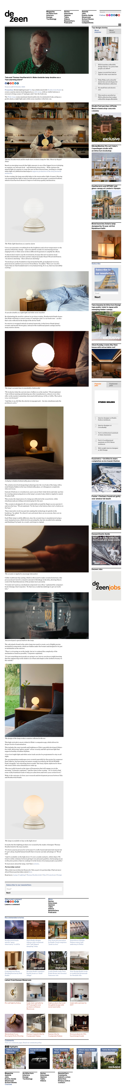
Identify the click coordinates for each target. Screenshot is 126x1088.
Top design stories (100, 28)
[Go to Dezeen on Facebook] (114, 15)
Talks (66, 17)
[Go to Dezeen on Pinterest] (107, 15)
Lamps (15, 875)
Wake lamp (12, 97)
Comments (62, 1075)
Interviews (68, 13)
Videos (67, 19)
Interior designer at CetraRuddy (105, 426)
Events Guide (87, 15)
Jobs (84, 13)
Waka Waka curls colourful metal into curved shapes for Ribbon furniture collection (107, 82)
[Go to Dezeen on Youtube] (119, 15)
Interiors (50, 15)
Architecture (51, 13)
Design (49, 17)
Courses (85, 21)
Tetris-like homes (109, 1050)
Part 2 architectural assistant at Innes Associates (108, 434)
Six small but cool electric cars (107, 89)
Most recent (112, 31)
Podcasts (68, 23)
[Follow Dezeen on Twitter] (116, 15)
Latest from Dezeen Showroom (18, 980)
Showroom (86, 17)
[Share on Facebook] (6, 83)
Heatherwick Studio (55, 90)
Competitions (87, 23)
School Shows (88, 19)
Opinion (67, 15)
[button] (119, 25)
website (36, 864)
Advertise (62, 1079)
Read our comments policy (32, 1043)
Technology (51, 19)
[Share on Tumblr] (18, 83)
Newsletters (69, 21)
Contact (61, 1082)
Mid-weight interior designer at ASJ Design (108, 449)
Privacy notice (64, 1081)
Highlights (13, 1047)
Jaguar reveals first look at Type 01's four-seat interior (107, 73)
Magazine (50, 12)
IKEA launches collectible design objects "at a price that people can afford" (108, 66)
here (30, 872)
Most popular (98, 31)
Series (67, 12)
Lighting (22, 875)
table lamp (37, 92)
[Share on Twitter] (8, 83)
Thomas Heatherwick (33, 875)
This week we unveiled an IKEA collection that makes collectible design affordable (107, 97)
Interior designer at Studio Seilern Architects (107, 419)
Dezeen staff (9, 87)
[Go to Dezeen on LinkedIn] (112, 15)
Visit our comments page (13, 1043)
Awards (85, 12)
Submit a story (64, 1077)
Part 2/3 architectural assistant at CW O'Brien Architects (106, 442)
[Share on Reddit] (13, 83)
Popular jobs (98, 384)
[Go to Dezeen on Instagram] (109, 15)
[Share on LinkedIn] (15, 83)
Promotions (51, 875)
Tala (30, 90)
